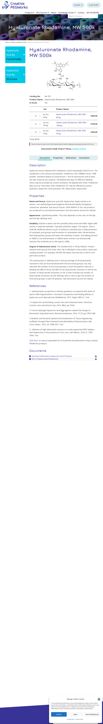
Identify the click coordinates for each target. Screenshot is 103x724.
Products (12, 42)
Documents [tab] (84, 158)
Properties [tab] (58, 158)
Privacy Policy (79, 719)
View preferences (92, 714)
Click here (33, 340)
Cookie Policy (71, 719)
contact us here (79, 149)
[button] (99, 699)
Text (87, 297)
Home (7, 42)
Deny (75, 714)
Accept (59, 714)
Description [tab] (45, 158)
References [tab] (71, 158)
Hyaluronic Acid (21, 42)
